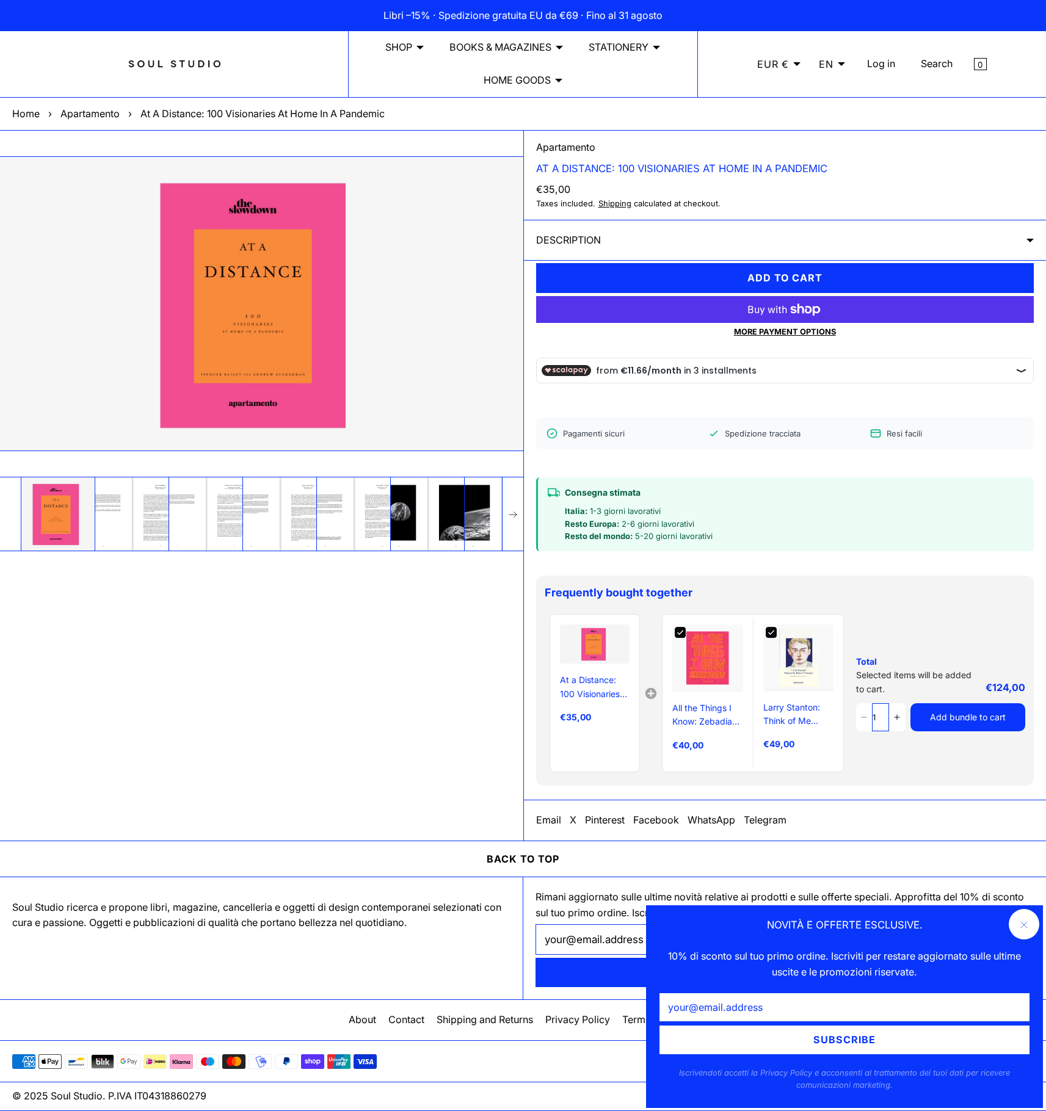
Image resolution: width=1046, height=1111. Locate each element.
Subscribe (844, 1039)
